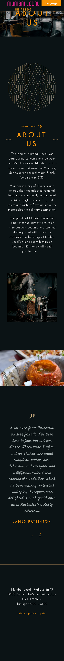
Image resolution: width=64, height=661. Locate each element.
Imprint (41, 613)
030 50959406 (32, 599)
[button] (24, 534)
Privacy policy (26, 613)
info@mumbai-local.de (41, 594)
